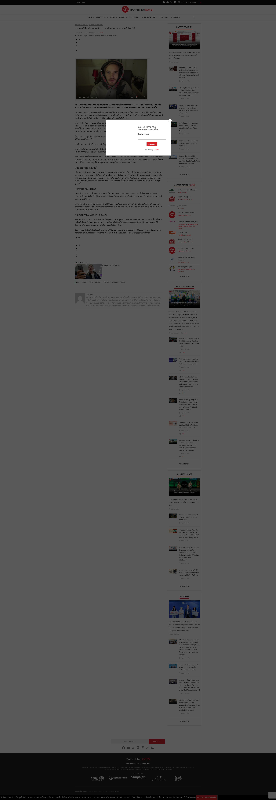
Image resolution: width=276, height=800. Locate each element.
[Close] (170, 120)
